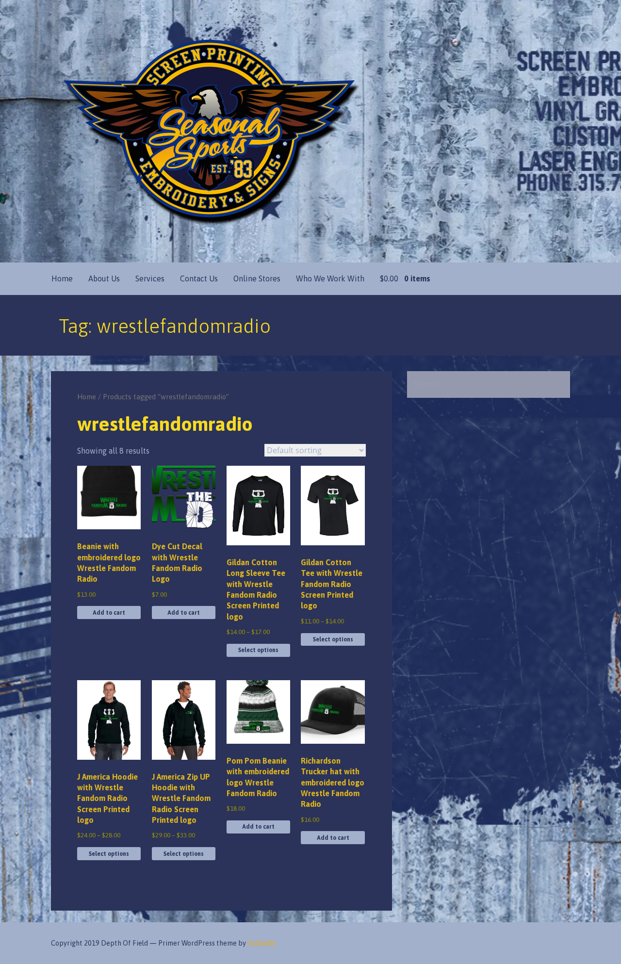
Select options (258, 650)
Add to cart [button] (109, 612)
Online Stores (256, 278)
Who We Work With (330, 278)
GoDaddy (261, 943)
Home (62, 278)
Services (149, 278)
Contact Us (199, 278)
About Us (104, 278)
